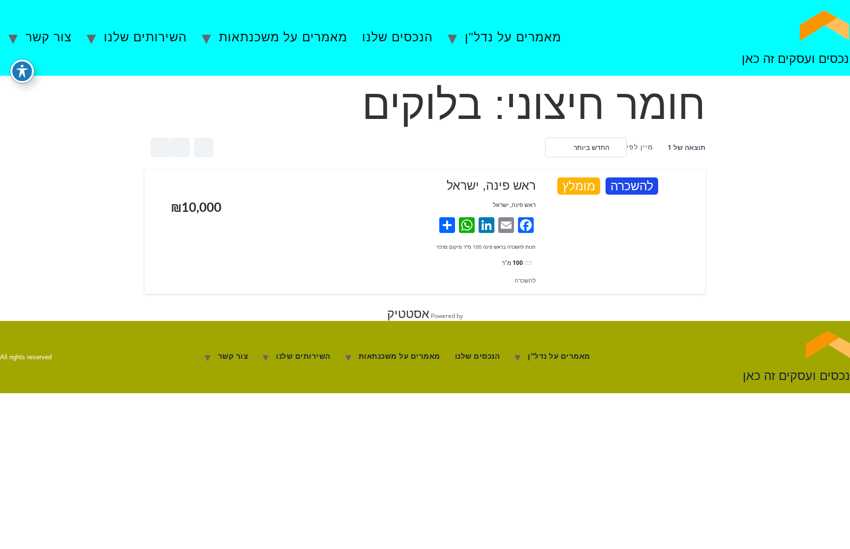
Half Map (160, 147)
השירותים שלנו (145, 37)
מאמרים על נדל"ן (513, 37)
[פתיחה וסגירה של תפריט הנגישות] (22, 71)
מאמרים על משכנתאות (283, 37)
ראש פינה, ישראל (491, 185)
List (180, 147)
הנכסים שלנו (397, 37)
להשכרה (631, 186)
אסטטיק (408, 313)
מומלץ (578, 186)
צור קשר (49, 37)
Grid (203, 147)
